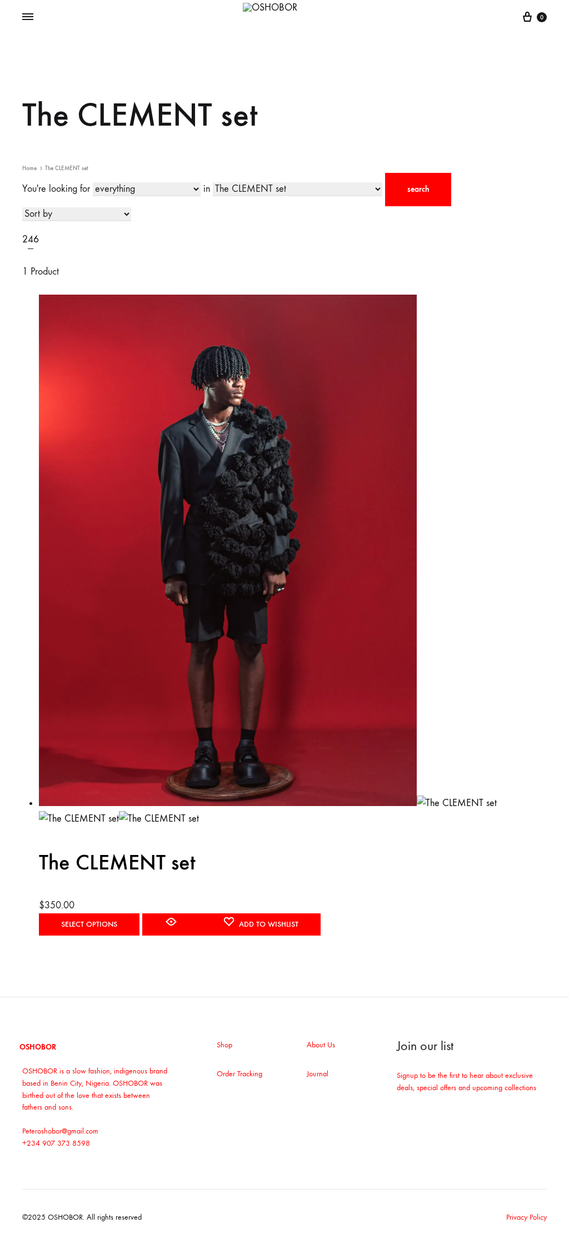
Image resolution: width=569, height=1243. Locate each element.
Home (29, 168)
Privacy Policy (526, 1217)
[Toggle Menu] (27, 17)
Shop (224, 1045)
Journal (317, 1073)
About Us (321, 1045)
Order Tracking (239, 1073)
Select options (89, 924)
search (418, 189)
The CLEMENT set (117, 862)
